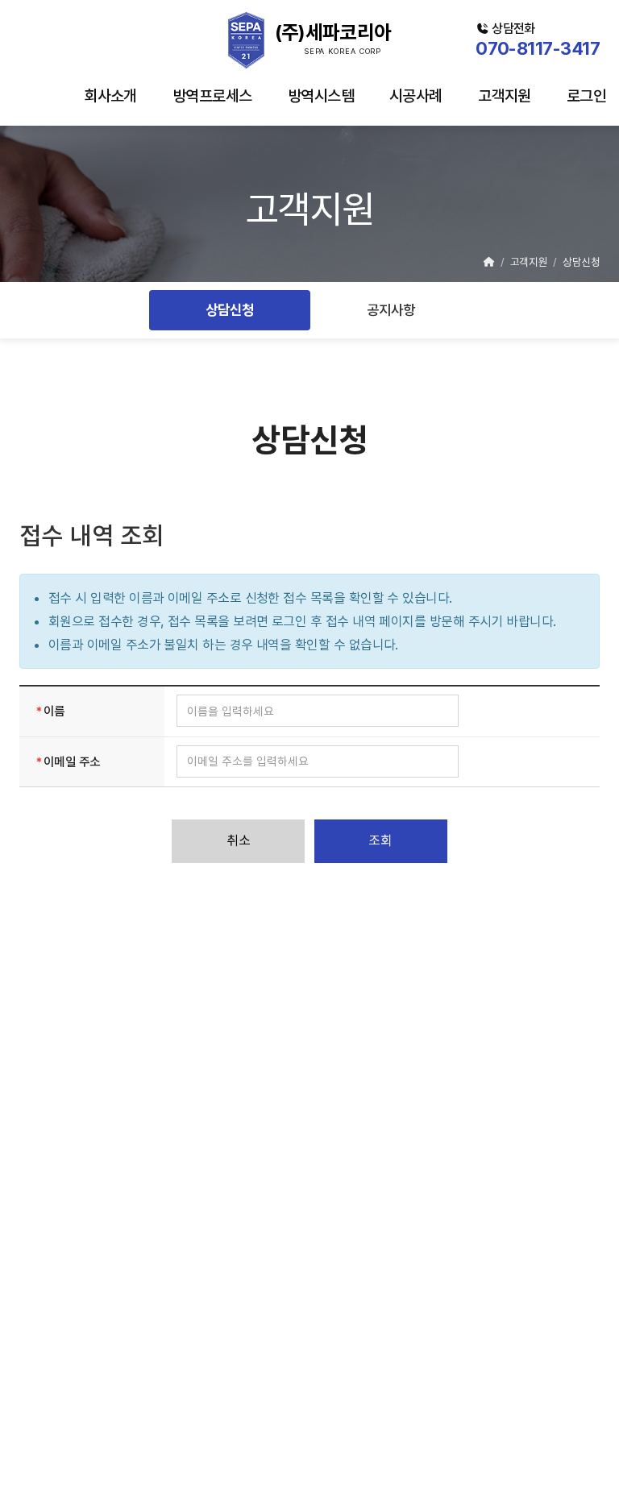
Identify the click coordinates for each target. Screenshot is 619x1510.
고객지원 (504, 96)
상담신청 (230, 310)
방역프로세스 (212, 96)
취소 (238, 840)
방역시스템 (321, 96)
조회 (380, 840)
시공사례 (415, 96)
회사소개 (110, 96)
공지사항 (391, 310)
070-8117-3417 (538, 48)
